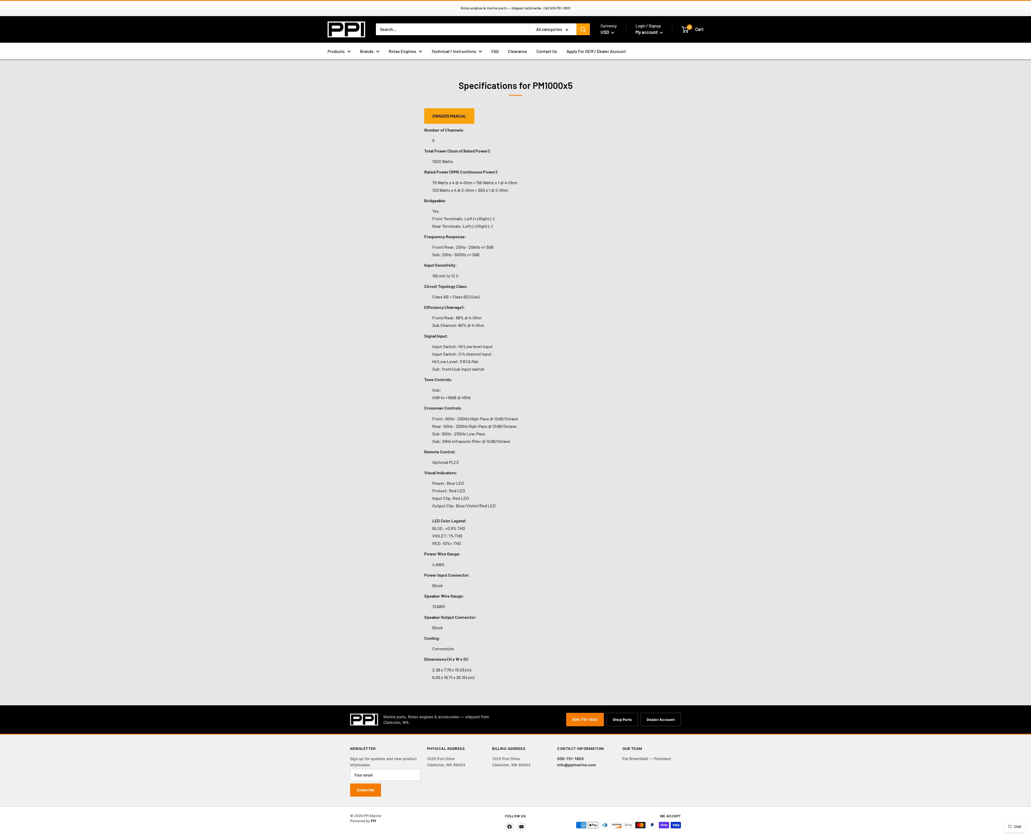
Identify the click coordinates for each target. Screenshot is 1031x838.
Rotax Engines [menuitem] (402, 51)
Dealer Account (661, 719)
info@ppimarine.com (576, 765)
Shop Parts (622, 719)
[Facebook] (509, 827)
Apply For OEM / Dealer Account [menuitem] (596, 51)
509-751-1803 (585, 719)
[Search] (583, 29)
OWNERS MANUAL (449, 115)
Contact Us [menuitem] (546, 51)
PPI (373, 821)
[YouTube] (521, 827)
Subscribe (366, 790)
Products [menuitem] (336, 51)
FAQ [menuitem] (495, 51)
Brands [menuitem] (366, 51)
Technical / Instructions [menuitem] (453, 51)
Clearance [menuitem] (517, 51)
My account (647, 32)
